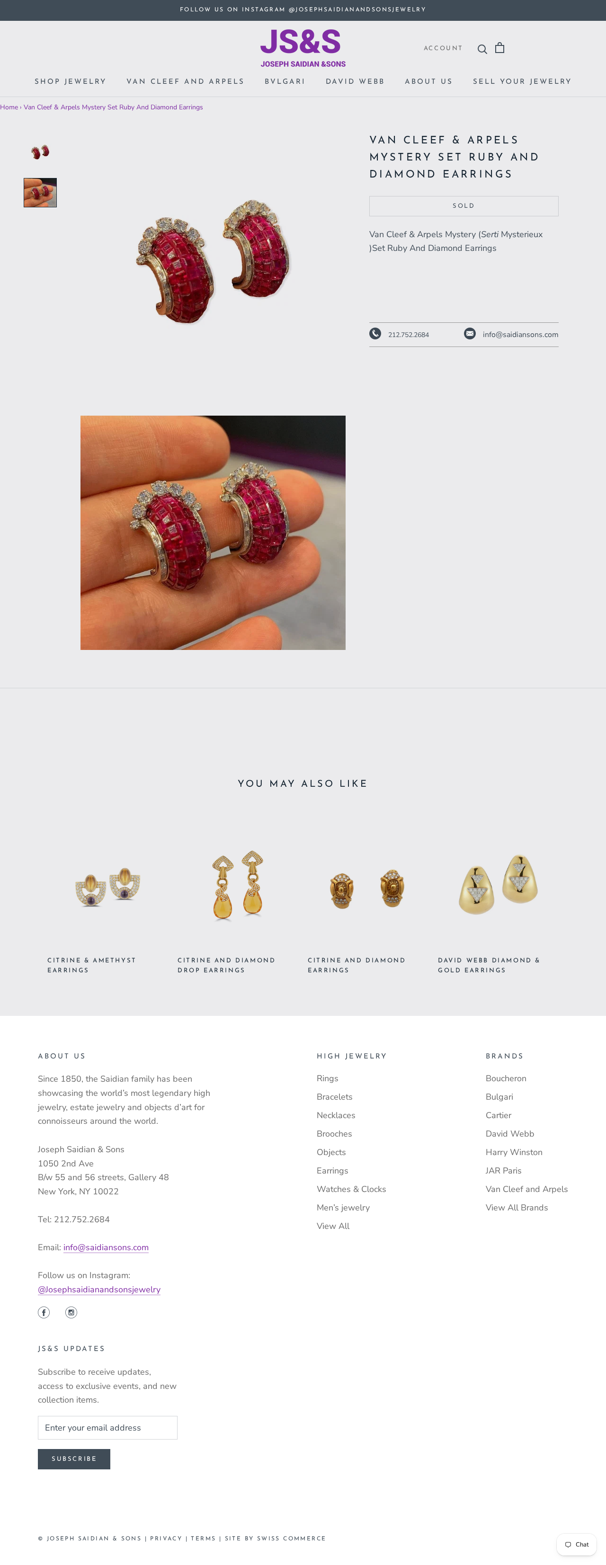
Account (443, 48)
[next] (576, 891)
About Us (429, 82)
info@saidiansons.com (106, 1247)
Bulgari (499, 1097)
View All (333, 1226)
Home (9, 107)
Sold (464, 206)
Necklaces (336, 1115)
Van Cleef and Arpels (185, 82)
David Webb (355, 82)
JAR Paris (504, 1170)
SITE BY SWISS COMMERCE (276, 1539)
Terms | (207, 1539)
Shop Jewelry (71, 82)
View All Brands (517, 1207)
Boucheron (506, 1078)
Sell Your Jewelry (522, 82)
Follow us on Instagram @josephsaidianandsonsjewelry (303, 10)
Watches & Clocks (351, 1189)
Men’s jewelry (343, 1207)
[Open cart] (499, 48)
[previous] (29, 891)
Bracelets (335, 1097)
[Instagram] (71, 1314)
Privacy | (170, 1539)
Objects (331, 1152)
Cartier (498, 1115)
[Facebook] (44, 1314)
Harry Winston (514, 1152)
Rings (328, 1078)
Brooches (334, 1133)
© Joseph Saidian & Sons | (94, 1539)
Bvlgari (285, 82)
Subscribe (74, 1459)
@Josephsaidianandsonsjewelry (99, 1289)
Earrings (332, 1170)
